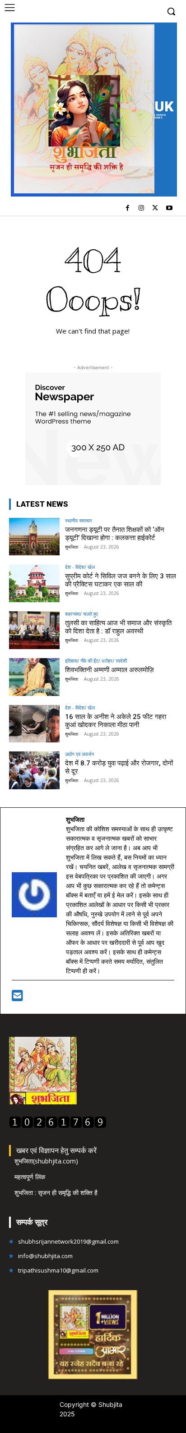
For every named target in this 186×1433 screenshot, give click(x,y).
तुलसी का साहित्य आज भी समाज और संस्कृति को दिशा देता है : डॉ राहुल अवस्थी (118, 627)
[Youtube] (169, 208)
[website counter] (58, 1126)
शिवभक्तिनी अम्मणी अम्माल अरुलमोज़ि (109, 670)
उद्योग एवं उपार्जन (79, 753)
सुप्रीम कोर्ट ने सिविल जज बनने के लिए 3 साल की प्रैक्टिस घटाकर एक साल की (120, 580)
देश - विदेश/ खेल (80, 566)
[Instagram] (142, 208)
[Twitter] (155, 208)
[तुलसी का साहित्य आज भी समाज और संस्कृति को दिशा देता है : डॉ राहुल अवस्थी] (34, 630)
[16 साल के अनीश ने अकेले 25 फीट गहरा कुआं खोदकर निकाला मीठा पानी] (34, 724)
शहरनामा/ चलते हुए (81, 613)
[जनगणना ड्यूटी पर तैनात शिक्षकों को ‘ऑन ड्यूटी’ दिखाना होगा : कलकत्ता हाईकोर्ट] (34, 537)
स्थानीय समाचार (78, 520)
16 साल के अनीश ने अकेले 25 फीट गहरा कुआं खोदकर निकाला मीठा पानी (115, 721)
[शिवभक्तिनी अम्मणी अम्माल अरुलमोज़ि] (34, 677)
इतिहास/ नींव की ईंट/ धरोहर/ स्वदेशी (96, 660)
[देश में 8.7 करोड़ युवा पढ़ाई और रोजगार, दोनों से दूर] (34, 770)
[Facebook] (128, 208)
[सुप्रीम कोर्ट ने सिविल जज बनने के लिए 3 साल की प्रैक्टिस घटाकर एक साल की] (34, 583)
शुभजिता (71, 547)
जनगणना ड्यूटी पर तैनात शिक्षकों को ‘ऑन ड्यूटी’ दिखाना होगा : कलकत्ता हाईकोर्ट (114, 534)
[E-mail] (17, 998)
